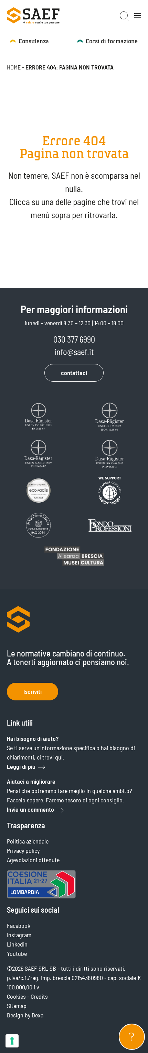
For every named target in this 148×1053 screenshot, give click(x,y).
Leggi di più (21, 766)
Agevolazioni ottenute (33, 860)
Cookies (16, 996)
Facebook (18, 925)
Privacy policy (23, 850)
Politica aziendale (28, 841)
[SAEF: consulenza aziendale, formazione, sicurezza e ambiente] (33, 15)
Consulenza (34, 41)
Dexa (37, 1015)
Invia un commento (30, 809)
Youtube (17, 953)
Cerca (124, 15)
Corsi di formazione (112, 41)
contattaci (74, 372)
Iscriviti (32, 691)
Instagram (19, 935)
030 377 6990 (74, 339)
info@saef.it (74, 352)
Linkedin (17, 944)
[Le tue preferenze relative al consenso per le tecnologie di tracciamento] (12, 1040)
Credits (39, 996)
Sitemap (17, 1005)
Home (14, 67)
